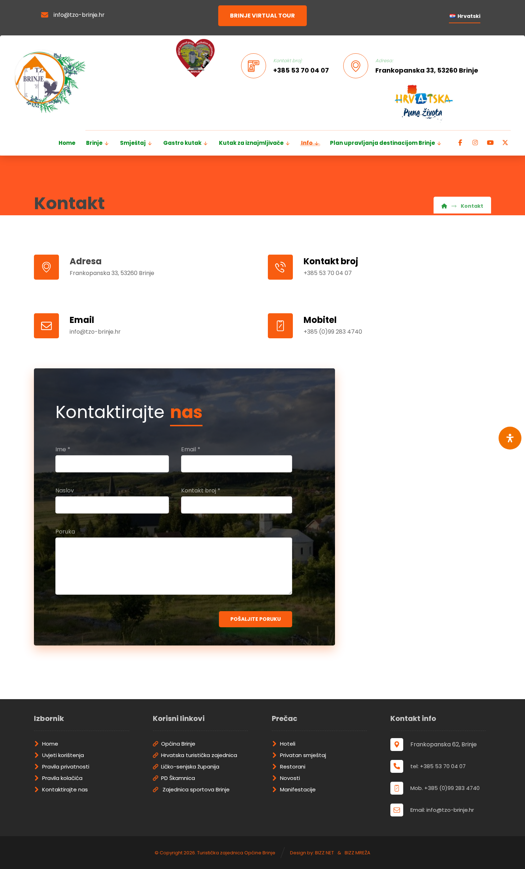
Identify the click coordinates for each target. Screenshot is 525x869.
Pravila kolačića (62, 778)
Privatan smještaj (303, 755)
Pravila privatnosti (65, 766)
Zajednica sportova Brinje (195, 789)
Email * (190, 449)
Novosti (290, 778)
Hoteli (287, 743)
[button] (460, 142)
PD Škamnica (178, 778)
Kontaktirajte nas (65, 789)
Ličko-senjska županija (190, 766)
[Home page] (444, 206)
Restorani (292, 766)
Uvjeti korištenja (63, 755)
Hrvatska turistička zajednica (199, 755)
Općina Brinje (178, 743)
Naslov (64, 490)
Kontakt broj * (200, 490)
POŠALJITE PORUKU (255, 619)
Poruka (65, 531)
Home (50, 743)
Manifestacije (298, 789)
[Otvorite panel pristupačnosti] (510, 438)
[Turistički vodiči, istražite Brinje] (49, 81)
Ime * (62, 449)
